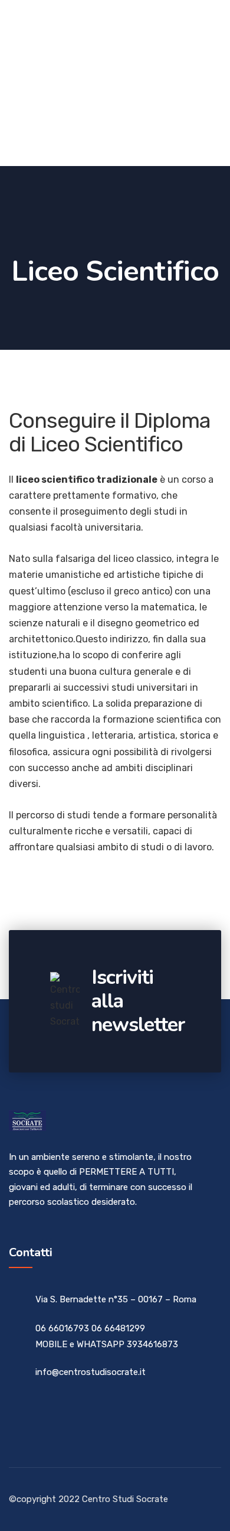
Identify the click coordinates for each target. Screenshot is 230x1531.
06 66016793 (62, 1328)
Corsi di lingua (44, 82)
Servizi (127, 82)
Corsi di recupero (51, 27)
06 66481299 (118, 1328)
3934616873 (152, 1344)
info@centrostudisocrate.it (90, 1372)
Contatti (30, 137)
